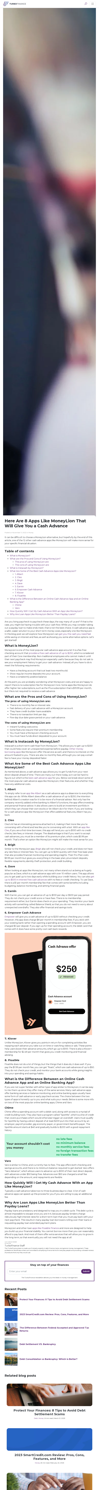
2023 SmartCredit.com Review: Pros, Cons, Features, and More (54, 1314)
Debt (36, 1418)
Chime (18, 605)
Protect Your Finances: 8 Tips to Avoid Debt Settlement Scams (54, 1299)
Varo (17, 608)
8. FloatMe (20, 596)
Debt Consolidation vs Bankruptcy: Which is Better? (48, 1359)
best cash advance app (40, 778)
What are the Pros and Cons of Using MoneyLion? (35, 559)
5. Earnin (19, 586)
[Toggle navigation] (92, 4)
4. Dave (18, 583)
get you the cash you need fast (75, 634)
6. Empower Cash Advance (28, 589)
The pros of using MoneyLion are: (32, 562)
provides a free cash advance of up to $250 (51, 653)
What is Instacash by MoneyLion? (27, 568)
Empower (10, 917)
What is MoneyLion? (20, 555)
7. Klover (19, 592)
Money (41, 1418)
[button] (85, 4)
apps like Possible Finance (45, 1228)
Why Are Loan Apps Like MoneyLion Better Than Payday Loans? (43, 614)
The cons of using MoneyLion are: (32, 565)
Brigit (38, 849)
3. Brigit (19, 580)
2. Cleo (18, 577)
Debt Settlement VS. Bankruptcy (38, 1344)
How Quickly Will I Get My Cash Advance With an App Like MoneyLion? (46, 611)
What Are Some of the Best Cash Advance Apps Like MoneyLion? (43, 571)
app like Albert (34, 793)
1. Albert (19, 574)
